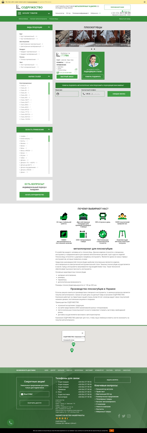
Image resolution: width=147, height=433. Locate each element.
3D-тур (68, 13)
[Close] (82, 333)
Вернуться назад (124, 19)
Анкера (23, 136)
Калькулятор (60, 13)
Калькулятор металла (104, 389)
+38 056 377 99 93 (85, 394)
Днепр (53, 370)
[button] (73, 344)
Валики (23, 143)
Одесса (69, 370)
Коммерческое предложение (107, 396)
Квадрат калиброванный (29, 54)
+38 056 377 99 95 (85, 384)
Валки (23, 146)
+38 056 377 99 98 (85, 397)
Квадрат (22, 49)
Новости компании (103, 406)
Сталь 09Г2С (25, 109)
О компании (100, 404)
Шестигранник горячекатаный (30, 44)
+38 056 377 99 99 (85, 387)
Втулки (23, 155)
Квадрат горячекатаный (29, 52)
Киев (46, 370)
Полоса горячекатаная (28, 59)
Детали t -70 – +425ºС (28, 162)
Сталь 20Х (24, 95)
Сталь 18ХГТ (25, 100)
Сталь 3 (23, 85)
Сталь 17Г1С (25, 112)
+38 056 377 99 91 (85, 392)
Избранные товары (103, 411)
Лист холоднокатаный (28, 67)
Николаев (126, 370)
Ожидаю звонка (119, 94)
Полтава (109, 370)
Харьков (61, 370)
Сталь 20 (23, 88)
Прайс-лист (100, 391)
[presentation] (91, 49)
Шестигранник (24, 41)
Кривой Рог (99, 370)
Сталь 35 (23, 90)
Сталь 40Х (24, 97)
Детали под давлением (28, 167)
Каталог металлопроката (106, 401)
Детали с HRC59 (26, 170)
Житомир (89, 370)
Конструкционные (26, 83)
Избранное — (95, 13)
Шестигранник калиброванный (31, 46)
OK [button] (111, 430)
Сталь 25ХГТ (25, 102)
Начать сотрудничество (34, 195)
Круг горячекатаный (27, 36)
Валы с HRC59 (25, 150)
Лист (21, 62)
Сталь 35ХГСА (25, 117)
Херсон (118, 370)
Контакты (100, 409)
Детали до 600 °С (26, 165)
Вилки (23, 153)
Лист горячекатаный (27, 65)
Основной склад (68, 340)
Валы (22, 148)
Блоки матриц (25, 138)
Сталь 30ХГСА (25, 114)
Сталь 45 (23, 93)
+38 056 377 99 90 (85, 389)
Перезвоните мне (117, 7)
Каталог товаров (29, 13)
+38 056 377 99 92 (85, 382)
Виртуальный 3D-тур (104, 394)
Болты (23, 141)
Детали (23, 160)
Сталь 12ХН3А (25, 119)
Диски (23, 172)
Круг (21, 34)
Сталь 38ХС (24, 105)
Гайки (22, 158)
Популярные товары (104, 399)
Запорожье (79, 370)
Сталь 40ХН (24, 107)
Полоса (22, 57)
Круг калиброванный (27, 39)
